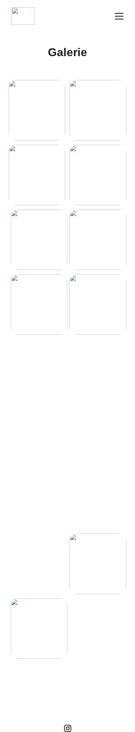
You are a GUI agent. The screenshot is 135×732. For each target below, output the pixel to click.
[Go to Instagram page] (67, 728)
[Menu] (119, 16)
